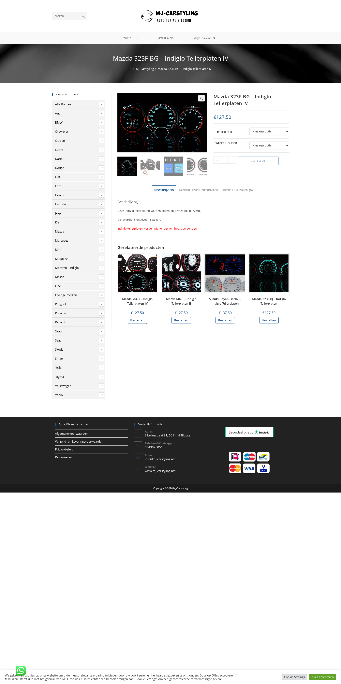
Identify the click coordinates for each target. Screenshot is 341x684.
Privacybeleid (64, 449)
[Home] (130, 69)
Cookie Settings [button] (294, 677)
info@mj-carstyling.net (160, 459)
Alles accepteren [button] (323, 677)
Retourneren (63, 457)
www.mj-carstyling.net (160, 471)
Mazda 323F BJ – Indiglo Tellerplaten (269, 301)
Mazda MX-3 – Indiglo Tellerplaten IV (137, 301)
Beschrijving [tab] (164, 190)
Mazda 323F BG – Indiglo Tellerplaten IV (185, 69)
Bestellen (258, 160)
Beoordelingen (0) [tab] (238, 190)
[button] (201, 98)
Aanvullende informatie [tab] (198, 190)
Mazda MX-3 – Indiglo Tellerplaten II (181, 301)
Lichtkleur (223, 132)
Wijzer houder (226, 143)
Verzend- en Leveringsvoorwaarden (79, 441)
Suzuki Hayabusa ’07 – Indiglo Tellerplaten (225, 301)
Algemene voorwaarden (71, 433)
